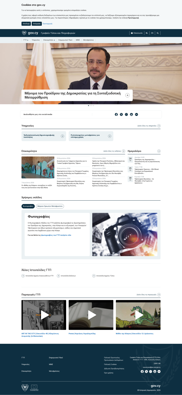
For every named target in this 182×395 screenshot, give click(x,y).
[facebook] (116, 114)
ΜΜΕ (78, 40)
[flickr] (136, 114)
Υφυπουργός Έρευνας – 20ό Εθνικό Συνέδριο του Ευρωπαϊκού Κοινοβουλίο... (147, 171)
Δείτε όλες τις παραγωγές (147, 295)
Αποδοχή (26, 24)
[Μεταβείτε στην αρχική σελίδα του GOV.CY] (29, 33)
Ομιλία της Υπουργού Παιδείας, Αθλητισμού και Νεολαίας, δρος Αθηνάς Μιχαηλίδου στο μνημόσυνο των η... (108, 163)
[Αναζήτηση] (158, 33)
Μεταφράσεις (88, 40)
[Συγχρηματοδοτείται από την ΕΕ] (34, 388)
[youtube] (131, 114)
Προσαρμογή (47, 24)
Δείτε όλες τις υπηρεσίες (147, 126)
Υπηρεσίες (36, 40)
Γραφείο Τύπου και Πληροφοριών (58, 33)
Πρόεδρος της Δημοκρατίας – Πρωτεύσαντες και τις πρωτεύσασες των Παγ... (147, 161)
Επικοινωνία (138, 33)
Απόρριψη (36, 24)
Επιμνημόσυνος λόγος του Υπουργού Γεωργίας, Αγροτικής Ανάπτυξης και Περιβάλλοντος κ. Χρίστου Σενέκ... (73, 173)
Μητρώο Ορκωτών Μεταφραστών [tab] (50, 206)
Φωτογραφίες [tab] (28, 206)
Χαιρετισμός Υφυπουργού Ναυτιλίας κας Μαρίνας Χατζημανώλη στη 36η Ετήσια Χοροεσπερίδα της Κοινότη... (71, 183)
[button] (88, 105)
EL (147, 33)
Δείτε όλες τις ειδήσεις (112, 151)
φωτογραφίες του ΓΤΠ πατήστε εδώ (56, 235)
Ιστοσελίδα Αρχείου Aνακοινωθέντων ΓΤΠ (39, 276)
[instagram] (126, 114)
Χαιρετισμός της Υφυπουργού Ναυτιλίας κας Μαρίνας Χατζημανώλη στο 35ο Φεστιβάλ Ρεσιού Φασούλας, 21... (107, 173)
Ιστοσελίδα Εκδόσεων (68, 276)
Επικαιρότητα (48, 40)
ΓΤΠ (25, 40)
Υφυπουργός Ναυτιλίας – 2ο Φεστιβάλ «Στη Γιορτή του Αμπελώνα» (144, 181)
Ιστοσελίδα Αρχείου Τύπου (105, 276)
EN (152, 33)
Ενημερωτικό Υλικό (65, 40)
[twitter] (121, 114)
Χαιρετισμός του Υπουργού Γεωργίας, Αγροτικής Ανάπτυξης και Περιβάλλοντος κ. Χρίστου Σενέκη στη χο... (107, 183)
